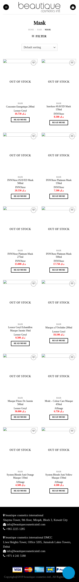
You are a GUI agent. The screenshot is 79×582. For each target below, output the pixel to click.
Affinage (58, 408)
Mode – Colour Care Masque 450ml (59, 403)
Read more (20, 120)
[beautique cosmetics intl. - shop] (39, 7)
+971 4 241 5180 (16, 555)
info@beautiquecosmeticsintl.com (26, 524)
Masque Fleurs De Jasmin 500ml (20, 403)
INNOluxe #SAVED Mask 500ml (20, 182)
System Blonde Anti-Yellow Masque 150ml (58, 476)
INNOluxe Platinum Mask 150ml (59, 182)
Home (31, 29)
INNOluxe (59, 113)
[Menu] (6, 7)
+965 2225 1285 (15, 528)
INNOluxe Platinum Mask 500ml (59, 255)
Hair (39, 29)
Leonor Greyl (20, 110)
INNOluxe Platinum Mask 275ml (20, 255)
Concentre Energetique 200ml (20, 106)
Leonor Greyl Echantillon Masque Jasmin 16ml (20, 329)
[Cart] (73, 7)
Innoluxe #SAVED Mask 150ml (59, 108)
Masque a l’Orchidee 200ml (58, 327)
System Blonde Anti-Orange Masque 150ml (20, 476)
